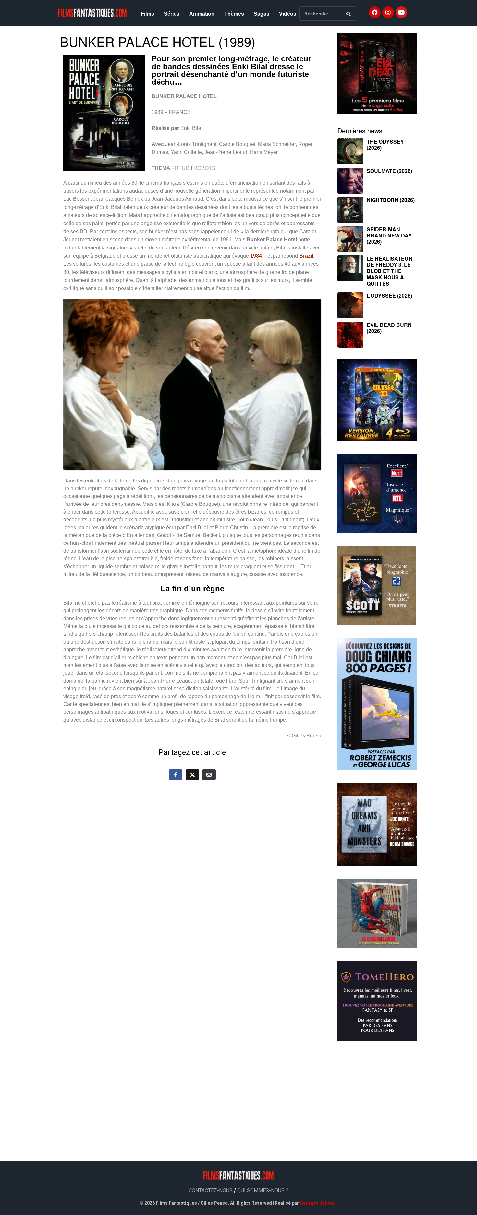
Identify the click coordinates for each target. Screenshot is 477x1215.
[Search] (348, 13)
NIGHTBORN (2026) (391, 200)
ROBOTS (204, 168)
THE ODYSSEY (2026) (385, 144)
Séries (171, 14)
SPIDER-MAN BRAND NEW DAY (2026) (389, 235)
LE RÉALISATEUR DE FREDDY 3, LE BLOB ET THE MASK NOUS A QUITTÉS (389, 271)
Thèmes (234, 14)
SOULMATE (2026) (389, 170)
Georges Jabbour (318, 1203)
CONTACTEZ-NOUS (211, 1190)
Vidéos (287, 14)
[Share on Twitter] (192, 774)
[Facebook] (375, 12)
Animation (201, 14)
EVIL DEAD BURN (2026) (389, 328)
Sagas (261, 14)
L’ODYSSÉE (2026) (389, 295)
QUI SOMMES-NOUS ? (262, 1190)
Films (147, 14)
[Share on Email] (209, 774)
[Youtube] (401, 12)
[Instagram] (388, 12)
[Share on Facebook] (175, 774)
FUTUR (180, 168)
